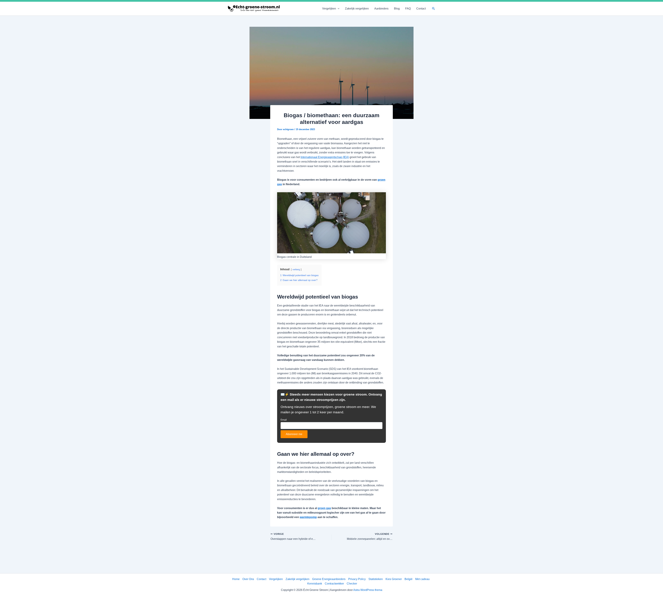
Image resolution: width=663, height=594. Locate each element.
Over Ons (248, 579)
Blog (397, 8)
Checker (352, 583)
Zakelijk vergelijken (357, 8)
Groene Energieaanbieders (328, 579)
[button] (337, 9)
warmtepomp (308, 517)
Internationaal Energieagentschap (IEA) (325, 157)
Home (236, 579)
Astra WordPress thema (367, 589)
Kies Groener (394, 579)
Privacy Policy (357, 579)
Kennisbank (314, 583)
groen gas (324, 508)
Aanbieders (381, 8)
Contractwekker (334, 583)
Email (284, 419)
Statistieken (375, 579)
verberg (296, 269)
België (408, 579)
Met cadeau (422, 579)
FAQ (408, 8)
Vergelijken (329, 8)
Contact (421, 8)
